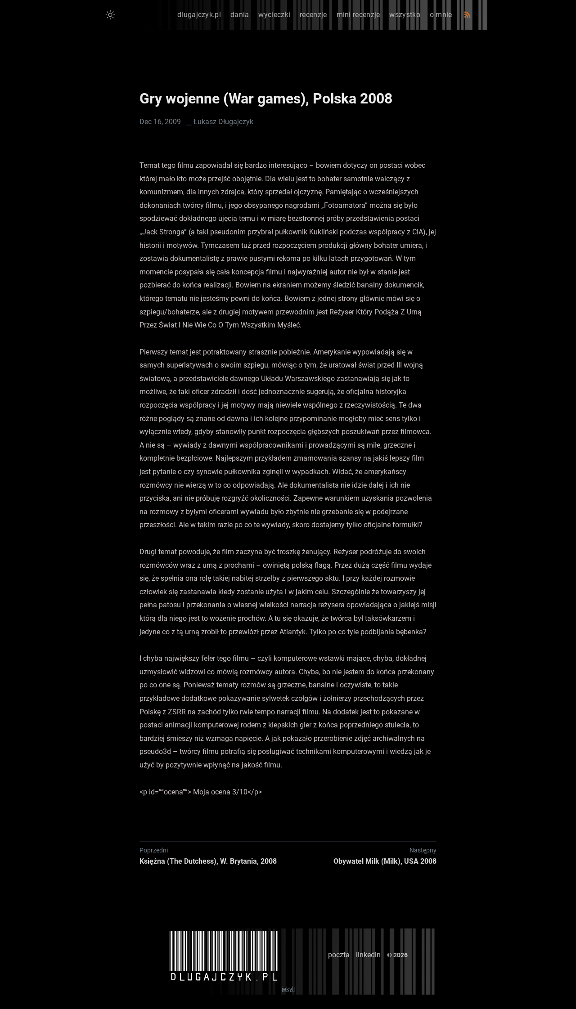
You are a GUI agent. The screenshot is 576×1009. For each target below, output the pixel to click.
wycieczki (274, 14)
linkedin (368, 955)
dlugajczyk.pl (199, 14)
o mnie (441, 14)
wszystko (404, 14)
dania (239, 14)
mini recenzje (358, 14)
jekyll (288, 989)
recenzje (313, 14)
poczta (339, 955)
